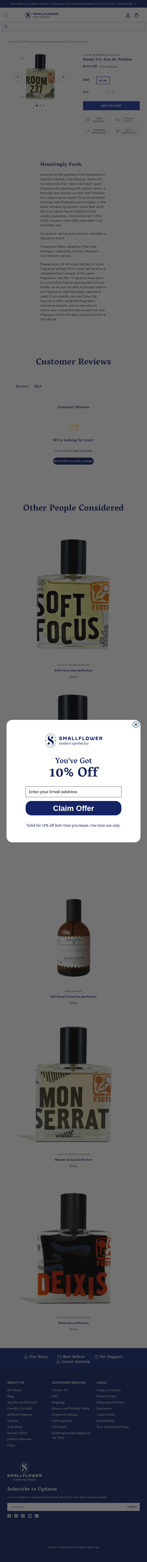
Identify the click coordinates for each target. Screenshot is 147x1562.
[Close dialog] (136, 724)
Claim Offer (73, 808)
